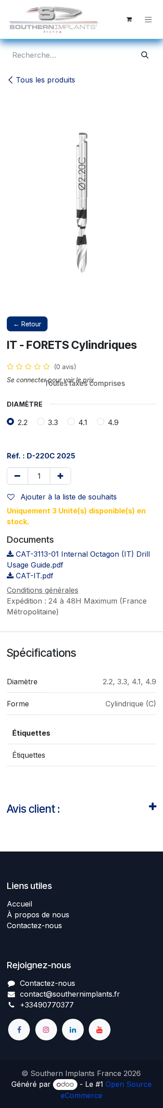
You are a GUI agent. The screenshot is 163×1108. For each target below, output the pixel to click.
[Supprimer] (17, 476)
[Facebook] (19, 1029)
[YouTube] (99, 1029)
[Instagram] (46, 1029)
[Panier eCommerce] (129, 19)
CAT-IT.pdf (33, 575)
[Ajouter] (60, 476)
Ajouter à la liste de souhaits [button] (67, 496)
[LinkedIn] (73, 1029)
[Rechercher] (145, 55)
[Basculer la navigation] (148, 19)
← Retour (27, 324)
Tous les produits (45, 79)
